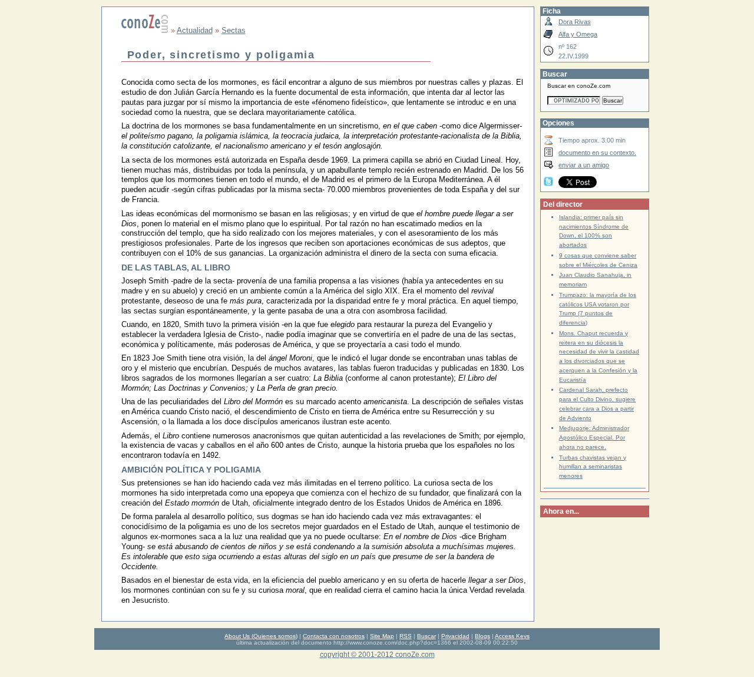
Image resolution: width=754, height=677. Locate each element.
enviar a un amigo (583, 165)
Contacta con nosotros (334, 636)
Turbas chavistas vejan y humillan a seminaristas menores (592, 467)
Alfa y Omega (577, 34)
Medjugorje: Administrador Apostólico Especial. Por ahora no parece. (594, 437)
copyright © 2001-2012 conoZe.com (377, 654)
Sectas (233, 30)
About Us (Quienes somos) (260, 636)
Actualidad (195, 30)
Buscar (426, 636)
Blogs (482, 636)
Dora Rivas (574, 21)
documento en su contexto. (597, 152)
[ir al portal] (144, 30)
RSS (405, 636)
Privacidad (455, 636)
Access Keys (512, 636)
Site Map (382, 636)
